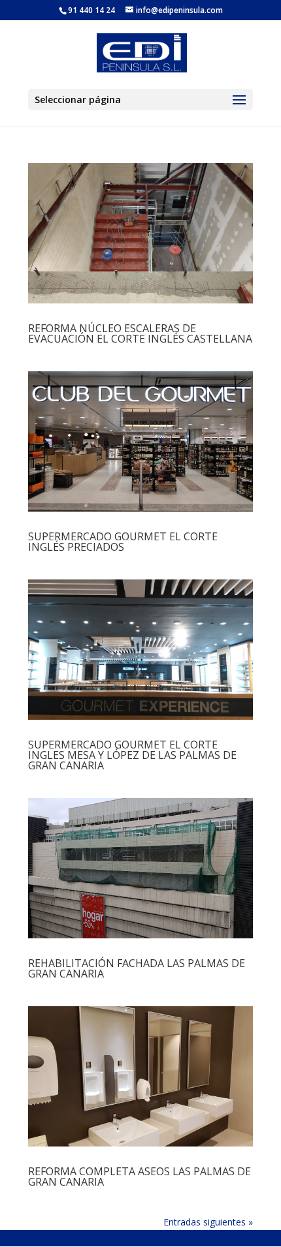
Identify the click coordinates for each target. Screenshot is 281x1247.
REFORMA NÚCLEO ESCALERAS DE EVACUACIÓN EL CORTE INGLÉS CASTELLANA (140, 333)
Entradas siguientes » (208, 1222)
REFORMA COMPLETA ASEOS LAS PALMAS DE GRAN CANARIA (139, 1176)
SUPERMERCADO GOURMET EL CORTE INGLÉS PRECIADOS (123, 541)
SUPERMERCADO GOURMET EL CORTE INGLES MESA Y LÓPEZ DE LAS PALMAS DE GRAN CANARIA (132, 755)
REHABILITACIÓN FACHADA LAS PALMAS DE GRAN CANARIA (136, 968)
